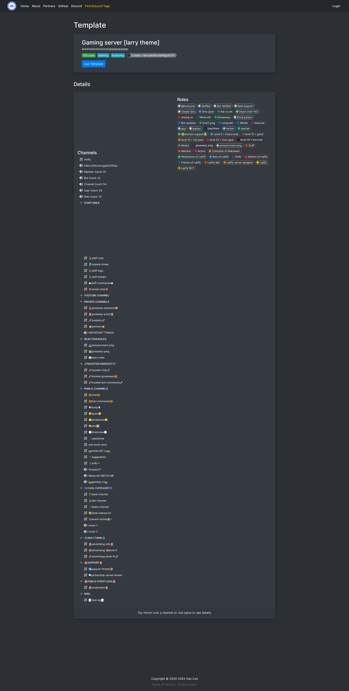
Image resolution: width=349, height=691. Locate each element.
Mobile (243, 122)
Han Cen (192, 678)
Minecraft (205, 117)
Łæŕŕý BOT (187, 168)
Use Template (93, 64)
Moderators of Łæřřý (193, 156)
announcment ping (230, 145)
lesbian (196, 128)
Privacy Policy (187, 684)
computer (227, 122)
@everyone (187, 105)
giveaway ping (204, 145)
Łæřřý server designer (239, 162)
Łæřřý (263, 162)
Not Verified (223, 105)
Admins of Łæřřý (257, 156)
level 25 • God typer (221, 139)
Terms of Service (163, 684)
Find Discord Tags (97, 6)
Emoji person (244, 117)
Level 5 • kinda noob (225, 134)
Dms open (207, 111)
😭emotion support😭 (193, 134)
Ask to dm (226, 111)
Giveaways (223, 117)
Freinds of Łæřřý (190, 162)
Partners (49, 6)
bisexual (259, 122)
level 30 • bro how (251, 139)
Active (201, 151)
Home (25, 6)
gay (183, 128)
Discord (76, 6)
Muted (184, 145)
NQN (237, 156)
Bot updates (188, 122)
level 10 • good (253, 134)
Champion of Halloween (225, 151)
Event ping (208, 122)
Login (336, 6)
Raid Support (245, 105)
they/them (213, 128)
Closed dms (187, 111)
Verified (205, 105)
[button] (152, 55)
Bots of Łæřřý (220, 156)
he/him (229, 128)
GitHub (63, 6)
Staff (251, 145)
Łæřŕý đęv (213, 162)
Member (185, 151)
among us (186, 117)
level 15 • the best (191, 139)
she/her (245, 128)
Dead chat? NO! (248, 111)
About (36, 6)
